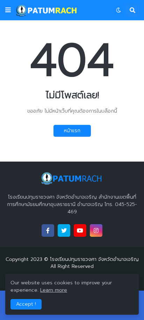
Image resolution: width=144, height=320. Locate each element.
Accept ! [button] (26, 304)
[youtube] (80, 230)
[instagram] (96, 230)
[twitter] (64, 230)
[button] (8, 10)
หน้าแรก (72, 130)
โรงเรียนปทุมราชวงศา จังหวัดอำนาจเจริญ (94, 259)
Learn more (53, 290)
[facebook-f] (48, 230)
